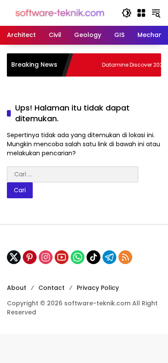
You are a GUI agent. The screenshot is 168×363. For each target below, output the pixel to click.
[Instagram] (46, 257)
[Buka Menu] (141, 13)
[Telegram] (109, 257)
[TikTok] (93, 257)
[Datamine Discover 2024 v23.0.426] (86, 65)
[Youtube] (61, 257)
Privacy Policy (98, 287)
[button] (126, 13)
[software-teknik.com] (60, 12)
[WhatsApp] (77, 257)
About (16, 287)
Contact (51, 287)
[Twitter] (14, 257)
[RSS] (125, 257)
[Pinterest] (30, 257)
